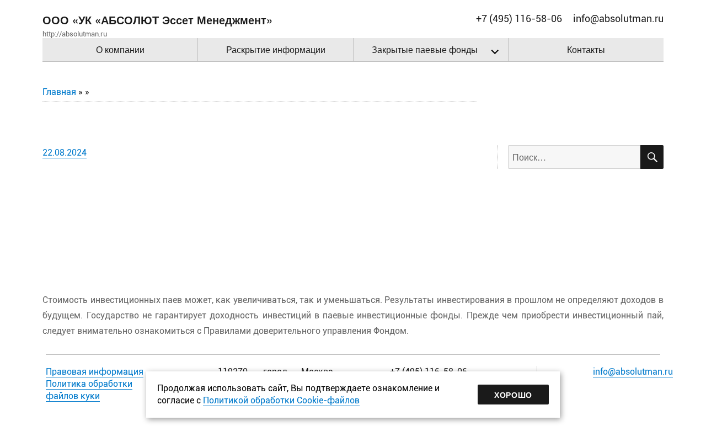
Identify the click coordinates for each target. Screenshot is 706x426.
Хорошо (513, 394)
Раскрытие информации (275, 49)
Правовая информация (94, 371)
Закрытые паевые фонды (425, 49)
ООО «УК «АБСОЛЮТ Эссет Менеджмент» (157, 20)
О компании (120, 49)
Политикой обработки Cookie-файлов (281, 400)
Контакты (586, 49)
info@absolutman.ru (633, 371)
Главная (59, 92)
